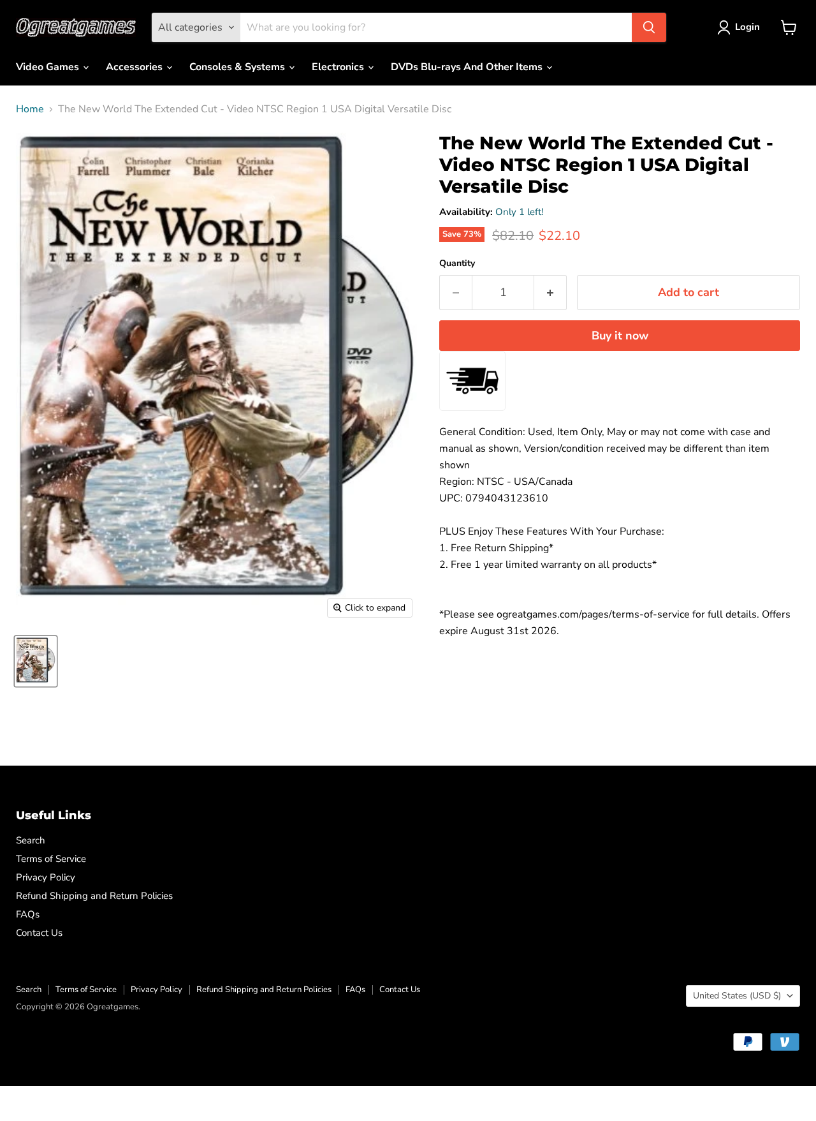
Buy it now (620, 335)
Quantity (457, 263)
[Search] (649, 27)
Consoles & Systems (238, 67)
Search (30, 840)
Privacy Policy (45, 877)
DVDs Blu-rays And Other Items (468, 67)
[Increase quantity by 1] (550, 292)
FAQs (28, 914)
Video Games (49, 67)
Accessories (135, 67)
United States (737, 996)
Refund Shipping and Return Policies (94, 895)
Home (30, 109)
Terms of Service (51, 858)
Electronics (339, 67)
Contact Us (39, 932)
